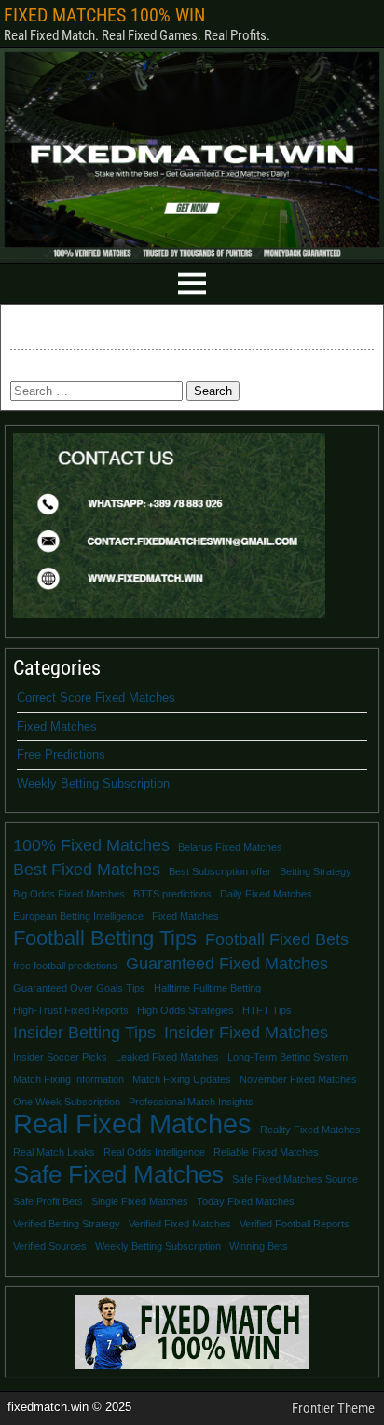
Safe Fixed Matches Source (295, 1179)
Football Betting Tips (105, 938)
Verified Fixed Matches (180, 1223)
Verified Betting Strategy (66, 1223)
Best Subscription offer (220, 871)
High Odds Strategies (185, 1010)
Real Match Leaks (54, 1152)
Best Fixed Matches (86, 869)
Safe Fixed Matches (118, 1174)
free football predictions (65, 965)
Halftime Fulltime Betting (207, 987)
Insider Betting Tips (84, 1032)
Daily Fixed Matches (266, 893)
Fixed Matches (57, 726)
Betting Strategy (315, 871)
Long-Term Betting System (287, 1056)
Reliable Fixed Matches (266, 1152)
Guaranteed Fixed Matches (227, 963)
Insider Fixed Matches (246, 1032)
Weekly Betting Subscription (93, 783)
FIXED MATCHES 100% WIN (104, 15)
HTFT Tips (267, 1010)
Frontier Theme (333, 1408)
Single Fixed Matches (139, 1201)
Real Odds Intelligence (154, 1152)
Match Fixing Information (68, 1079)
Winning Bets (258, 1246)
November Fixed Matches (298, 1079)
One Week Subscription (66, 1101)
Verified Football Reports (295, 1223)
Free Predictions (61, 754)
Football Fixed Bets (277, 939)
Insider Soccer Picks (60, 1056)
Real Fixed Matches (132, 1124)
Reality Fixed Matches (310, 1129)
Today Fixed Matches (246, 1201)
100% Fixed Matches (91, 845)
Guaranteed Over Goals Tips (79, 987)
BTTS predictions (172, 893)
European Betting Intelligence (78, 916)
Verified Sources (50, 1246)
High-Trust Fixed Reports (71, 1010)
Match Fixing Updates (181, 1079)
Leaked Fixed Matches (167, 1056)
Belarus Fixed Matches (230, 847)
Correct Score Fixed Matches (96, 698)
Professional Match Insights (191, 1101)
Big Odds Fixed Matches (69, 893)
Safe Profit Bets (48, 1201)
